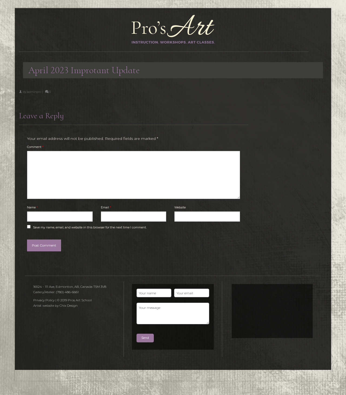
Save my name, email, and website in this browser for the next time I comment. (90, 227)
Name (32, 207)
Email (106, 207)
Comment (35, 147)
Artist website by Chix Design (55, 305)
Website (180, 207)
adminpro (34, 92)
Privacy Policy (44, 300)
